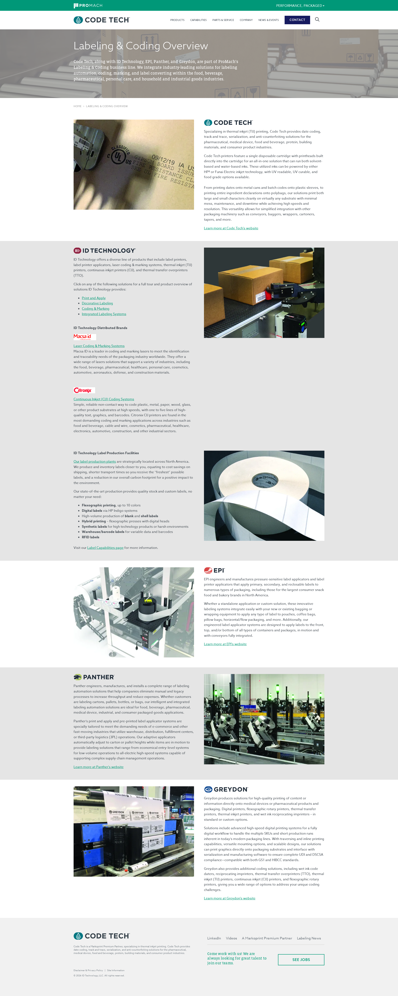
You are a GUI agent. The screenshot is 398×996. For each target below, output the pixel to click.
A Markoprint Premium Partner (267, 938)
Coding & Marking (95, 308)
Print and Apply (94, 298)
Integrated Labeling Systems (104, 314)
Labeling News (309, 938)
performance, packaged (299, 5)
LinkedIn (214, 938)
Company (246, 20)
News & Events (268, 20)
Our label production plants (95, 461)
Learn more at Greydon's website (229, 898)
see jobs (301, 959)
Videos (231, 938)
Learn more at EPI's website (225, 644)
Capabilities (198, 20)
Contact (297, 20)
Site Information (116, 970)
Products (177, 20)
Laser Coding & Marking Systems (99, 346)
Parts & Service (223, 20)
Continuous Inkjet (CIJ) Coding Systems (104, 399)
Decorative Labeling (97, 303)
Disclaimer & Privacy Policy (88, 970)
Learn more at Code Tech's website (231, 228)
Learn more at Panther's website (99, 767)
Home (77, 106)
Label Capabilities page (105, 547)
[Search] (317, 19)
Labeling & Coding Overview (107, 106)
